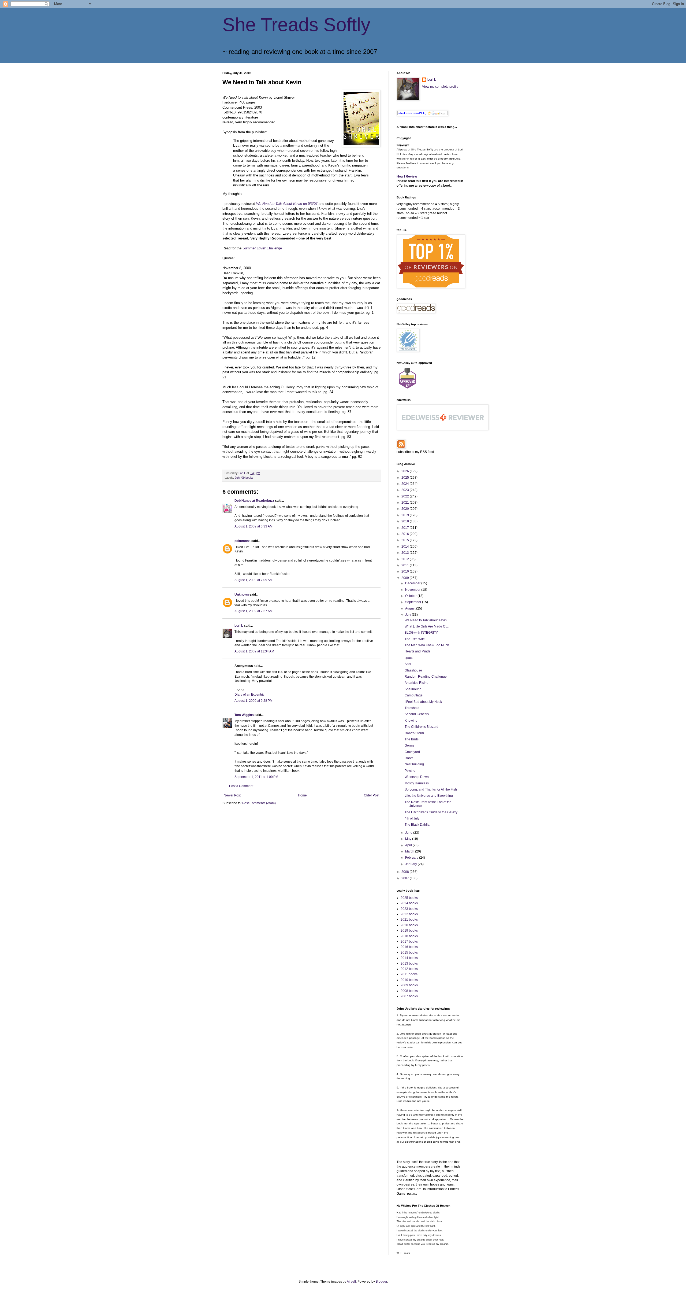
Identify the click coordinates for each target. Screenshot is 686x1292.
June (409, 833)
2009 (405, 578)
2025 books (409, 898)
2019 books (409, 930)
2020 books (409, 925)
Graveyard (412, 752)
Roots (409, 758)
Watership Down (417, 777)
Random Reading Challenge (426, 676)
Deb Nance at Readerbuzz (254, 501)
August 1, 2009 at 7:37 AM (253, 611)
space (409, 658)
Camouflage (414, 695)
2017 (405, 528)
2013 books (409, 963)
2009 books (409, 985)
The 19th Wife (415, 639)
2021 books (409, 919)
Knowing (411, 720)
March (410, 851)
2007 (405, 878)
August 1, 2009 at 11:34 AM (254, 651)
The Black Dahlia (417, 824)
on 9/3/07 (287, 204)
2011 (405, 565)
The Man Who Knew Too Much (427, 645)
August (410, 608)
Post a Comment (241, 786)
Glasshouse (413, 670)
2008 (405, 872)
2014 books (409, 958)
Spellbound (413, 689)
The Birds (412, 739)
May (408, 839)
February (412, 857)
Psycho (410, 771)
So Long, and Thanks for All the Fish (431, 789)
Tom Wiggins (244, 715)
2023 (405, 490)
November (413, 590)
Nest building (414, 764)
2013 (405, 553)
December (413, 583)
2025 (405, 477)
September (413, 602)
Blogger (381, 1281)
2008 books (409, 991)
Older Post (371, 795)
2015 (405, 540)
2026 (405, 471)
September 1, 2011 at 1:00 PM (256, 777)
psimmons (242, 541)
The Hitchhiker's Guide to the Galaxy (431, 812)
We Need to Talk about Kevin (426, 620)
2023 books (409, 909)
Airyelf (351, 1281)
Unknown (241, 594)
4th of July (412, 818)
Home (302, 795)
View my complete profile (440, 86)
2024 (405, 484)
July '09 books (244, 477)
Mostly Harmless (417, 783)
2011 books (409, 974)
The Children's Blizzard (421, 727)
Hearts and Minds (417, 651)
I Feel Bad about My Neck (423, 702)
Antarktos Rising (416, 683)
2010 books (409, 980)
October (411, 596)
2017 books (409, 941)
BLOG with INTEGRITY (421, 632)
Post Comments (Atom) (259, 803)
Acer (408, 664)
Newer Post (232, 795)
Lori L (238, 625)
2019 (405, 515)
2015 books (409, 952)
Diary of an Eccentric (249, 694)
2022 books (409, 914)
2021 (405, 502)
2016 (405, 534)
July (408, 615)
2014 (405, 546)
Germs (409, 745)
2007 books (409, 996)
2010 (405, 571)
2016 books (409, 947)
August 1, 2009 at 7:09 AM (253, 580)
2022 (405, 496)
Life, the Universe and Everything (429, 796)
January (411, 864)
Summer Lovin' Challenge (262, 248)
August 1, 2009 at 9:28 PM (253, 701)
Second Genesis (417, 714)
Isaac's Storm (414, 733)
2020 (405, 509)
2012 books (409, 969)
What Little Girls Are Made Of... (427, 626)
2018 (405, 521)
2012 (405, 559)
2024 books (409, 903)
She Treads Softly (296, 24)
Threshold (412, 708)
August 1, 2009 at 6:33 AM (253, 526)
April (409, 845)
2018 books (409, 936)
